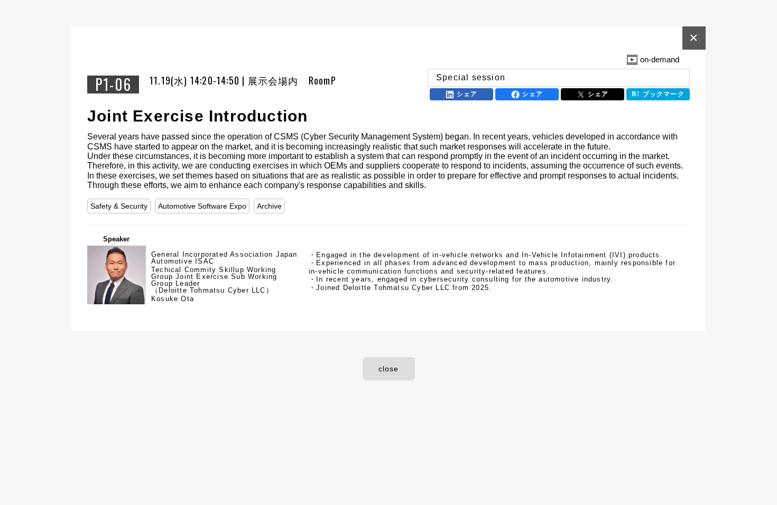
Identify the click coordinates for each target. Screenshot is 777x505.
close (388, 368)
